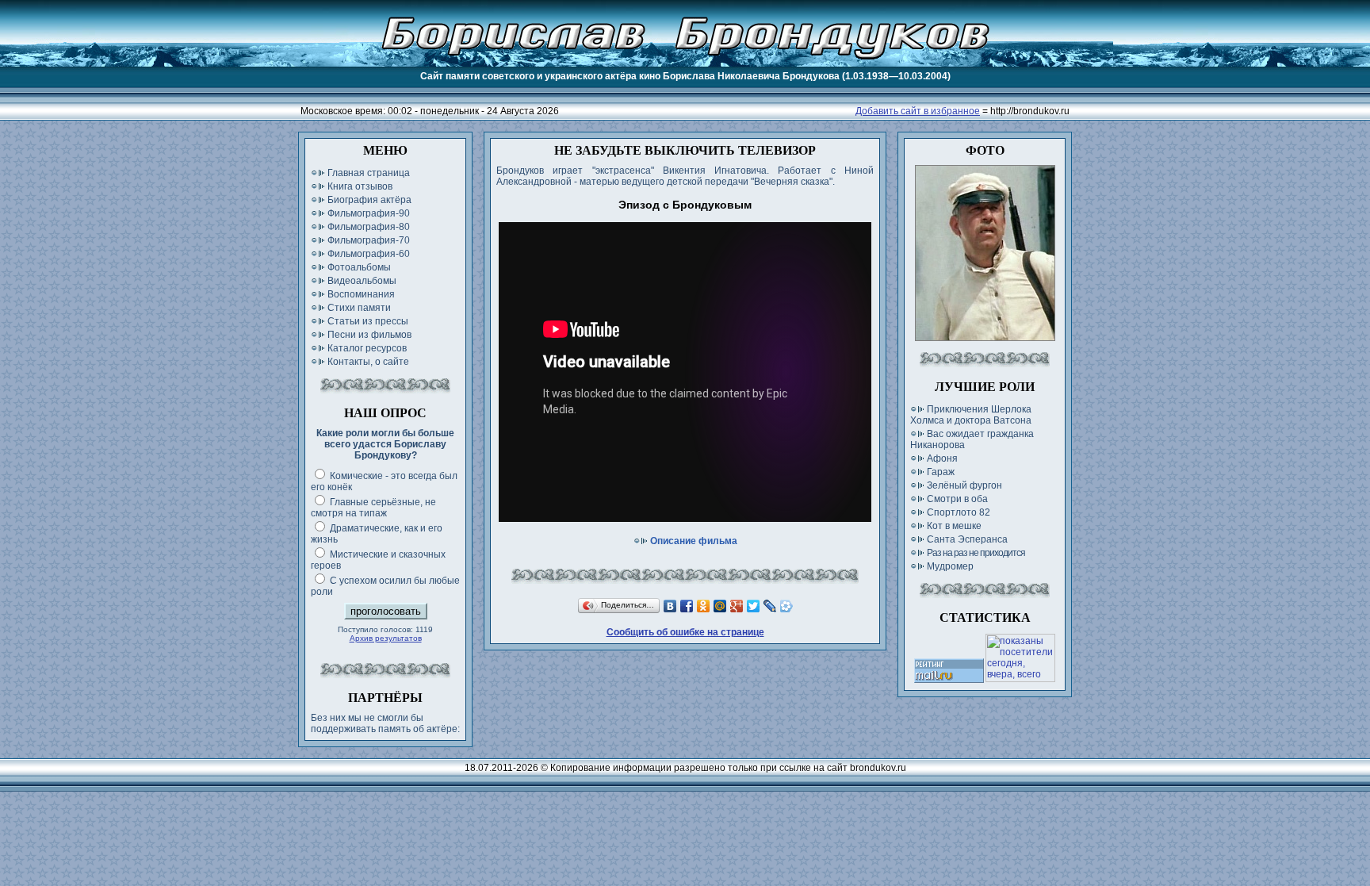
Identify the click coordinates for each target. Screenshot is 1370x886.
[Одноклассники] (703, 606)
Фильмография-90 (368, 213)
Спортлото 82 (958, 512)
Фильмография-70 (368, 240)
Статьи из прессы (367, 321)
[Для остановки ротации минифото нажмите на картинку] (985, 337)
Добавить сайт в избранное (917, 111)
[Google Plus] (737, 606)
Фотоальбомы (359, 267)
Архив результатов (386, 638)
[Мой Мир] (720, 606)
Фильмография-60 (368, 253)
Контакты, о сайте (368, 361)
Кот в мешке (954, 525)
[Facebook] (687, 606)
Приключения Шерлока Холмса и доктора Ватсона (970, 415)
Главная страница (368, 172)
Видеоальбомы (361, 280)
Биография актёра (369, 199)
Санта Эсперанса (967, 539)
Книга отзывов (359, 186)
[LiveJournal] (770, 606)
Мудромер (950, 566)
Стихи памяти (359, 307)
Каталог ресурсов (367, 348)
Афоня (942, 458)
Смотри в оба (957, 498)
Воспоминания (361, 294)
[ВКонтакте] (670, 606)
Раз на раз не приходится (976, 552)
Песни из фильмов (369, 334)
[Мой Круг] (787, 606)
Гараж (941, 472)
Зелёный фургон (964, 485)
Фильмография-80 (368, 226)
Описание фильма (693, 541)
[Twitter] (753, 606)
